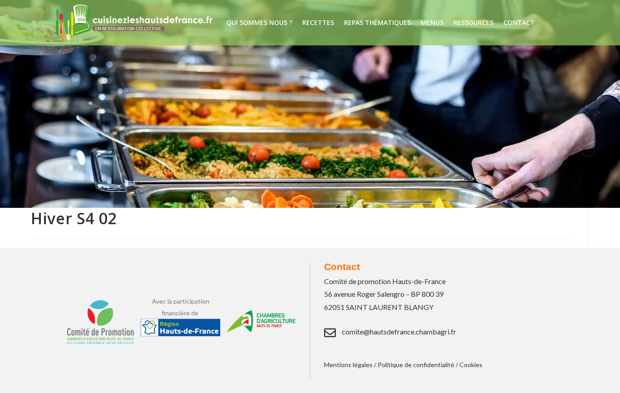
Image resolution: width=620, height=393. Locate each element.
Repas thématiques (377, 22)
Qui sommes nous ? (259, 22)
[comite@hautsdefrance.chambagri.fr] (330, 333)
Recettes (318, 22)
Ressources (473, 22)
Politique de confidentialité (416, 364)
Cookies (470, 364)
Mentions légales (348, 364)
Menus (432, 22)
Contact (519, 22)
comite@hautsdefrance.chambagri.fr (399, 331)
